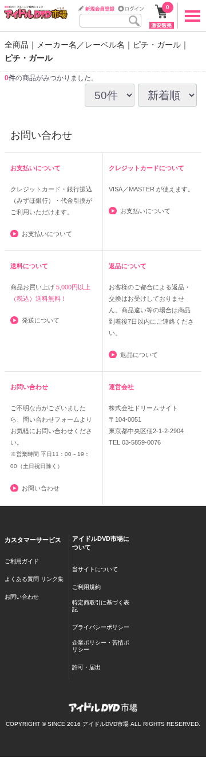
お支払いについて (47, 233)
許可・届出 (86, 667)
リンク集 (52, 579)
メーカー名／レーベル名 (81, 44)
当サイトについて (95, 569)
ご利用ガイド (22, 562)
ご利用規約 (86, 587)
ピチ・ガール (157, 44)
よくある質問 (22, 579)
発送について (41, 320)
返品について (139, 354)
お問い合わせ (41, 488)
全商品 (17, 44)
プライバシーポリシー (100, 627)
